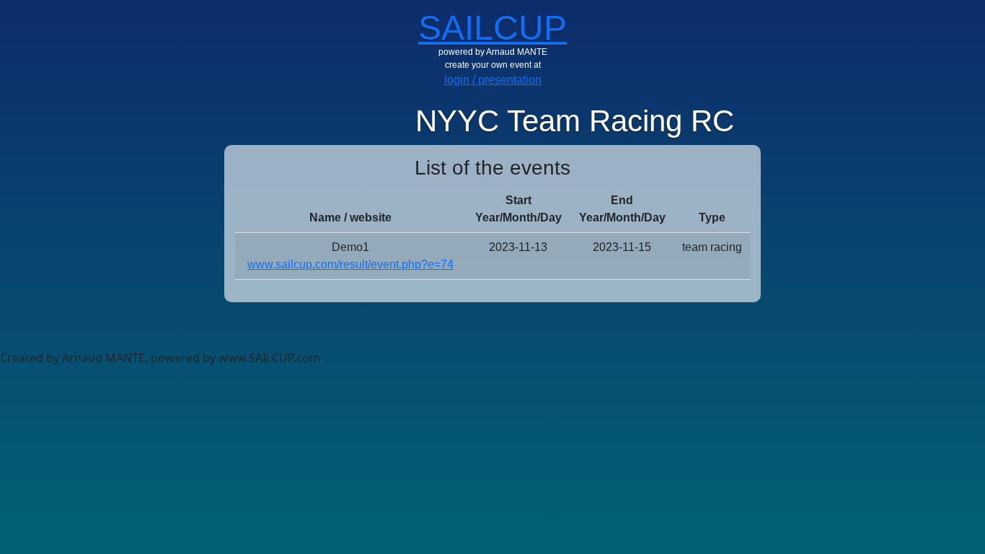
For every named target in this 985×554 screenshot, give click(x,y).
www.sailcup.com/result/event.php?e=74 (350, 264)
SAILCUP (492, 28)
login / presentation (493, 80)
